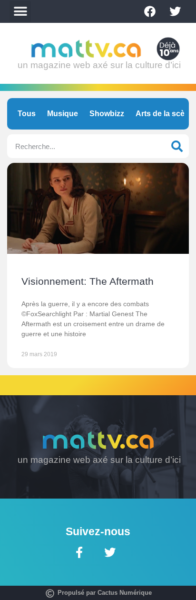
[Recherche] (177, 146)
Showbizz (106, 114)
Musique (62, 114)
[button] (20, 11)
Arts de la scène (165, 114)
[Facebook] (149, 11)
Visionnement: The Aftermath (87, 281)
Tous (27, 114)
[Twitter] (175, 11)
